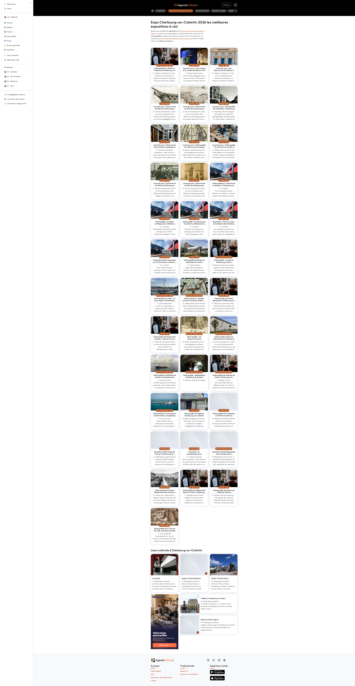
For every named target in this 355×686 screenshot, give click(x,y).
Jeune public (11, 36)
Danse (9, 41)
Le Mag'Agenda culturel (14, 95)
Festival (10, 32)
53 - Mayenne (12, 81)
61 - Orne (10, 86)
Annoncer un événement (189, 674)
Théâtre (10, 27)
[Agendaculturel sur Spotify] (224, 660)
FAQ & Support (156, 671)
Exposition (11, 50)
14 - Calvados (12, 72)
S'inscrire (226, 5)
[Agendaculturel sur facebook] (213, 660)
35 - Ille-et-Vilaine (14, 76)
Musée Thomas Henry (220, 578)
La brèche (156, 578)
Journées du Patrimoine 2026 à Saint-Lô (176, 38)
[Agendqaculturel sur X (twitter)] (208, 660)
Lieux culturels (11, 55)
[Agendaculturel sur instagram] (219, 660)
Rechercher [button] (10, 4)
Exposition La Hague (218, 11)
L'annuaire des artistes (14, 99)
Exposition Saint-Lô (202, 11)
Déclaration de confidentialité (161, 677)
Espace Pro (184, 671)
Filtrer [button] (8, 9)
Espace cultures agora (210, 619)
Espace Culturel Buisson (191, 578)
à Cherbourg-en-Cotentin (165, 70)
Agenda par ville (11, 60)
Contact (153, 680)
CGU (152, 674)
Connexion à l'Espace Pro (15, 104)
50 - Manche (12, 17)
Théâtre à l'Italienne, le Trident (213, 598)
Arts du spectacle (13, 45)
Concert (10, 23)
